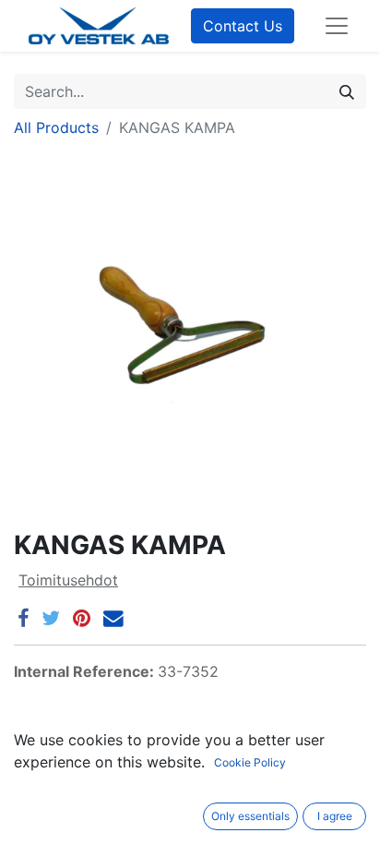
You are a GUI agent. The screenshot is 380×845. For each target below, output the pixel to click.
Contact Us (242, 26)
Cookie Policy (250, 762)
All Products (56, 127)
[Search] (346, 91)
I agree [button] (334, 816)
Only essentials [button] (250, 816)
